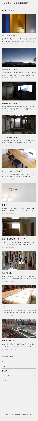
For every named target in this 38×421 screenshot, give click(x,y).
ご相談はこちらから (19, 404)
